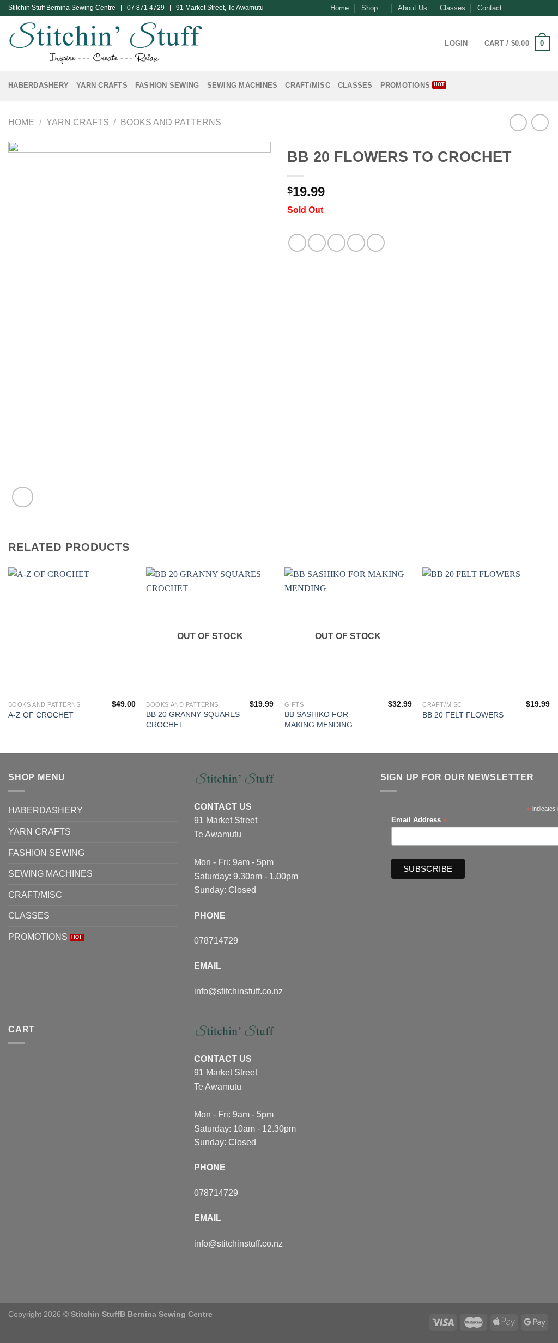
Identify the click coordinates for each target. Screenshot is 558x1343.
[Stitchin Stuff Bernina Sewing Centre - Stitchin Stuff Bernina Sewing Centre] (105, 43)
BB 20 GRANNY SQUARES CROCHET (193, 719)
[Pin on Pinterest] (356, 243)
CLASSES (355, 85)
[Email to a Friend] (336, 243)
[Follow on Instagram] (523, 8)
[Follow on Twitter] (534, 8)
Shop (369, 8)
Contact (489, 8)
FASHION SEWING (167, 85)
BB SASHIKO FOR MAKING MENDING (318, 719)
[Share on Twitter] (317, 243)
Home (339, 8)
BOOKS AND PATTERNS (170, 122)
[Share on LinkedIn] (376, 243)
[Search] (433, 43)
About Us (412, 8)
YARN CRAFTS (102, 85)
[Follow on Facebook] (513, 8)
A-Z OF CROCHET (41, 714)
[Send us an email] (544, 8)
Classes (452, 8)
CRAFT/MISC (307, 85)
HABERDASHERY (38, 85)
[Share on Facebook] (297, 243)
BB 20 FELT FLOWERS (463, 714)
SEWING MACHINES (242, 85)
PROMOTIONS (405, 85)
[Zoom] (22, 497)
